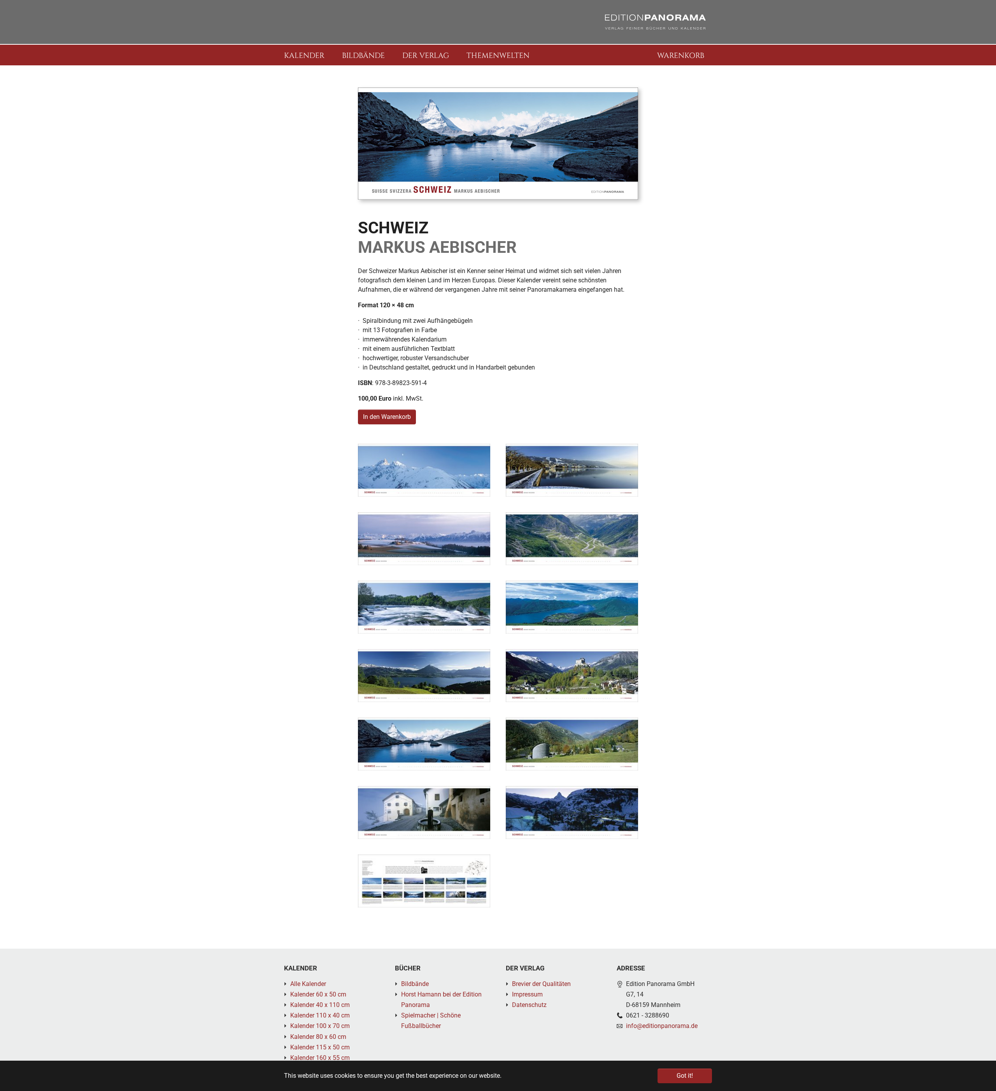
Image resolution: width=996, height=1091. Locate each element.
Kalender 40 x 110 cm (320, 1005)
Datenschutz (529, 1005)
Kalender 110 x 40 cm (320, 1015)
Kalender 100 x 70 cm (320, 1026)
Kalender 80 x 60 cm (318, 1036)
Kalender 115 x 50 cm (320, 1047)
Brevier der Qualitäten (541, 984)
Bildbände (415, 984)
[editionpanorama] (655, 22)
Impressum (527, 994)
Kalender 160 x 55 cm (320, 1057)
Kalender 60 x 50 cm (318, 994)
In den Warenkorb (387, 416)
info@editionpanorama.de (662, 1026)
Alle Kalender (308, 984)
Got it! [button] (685, 1075)
